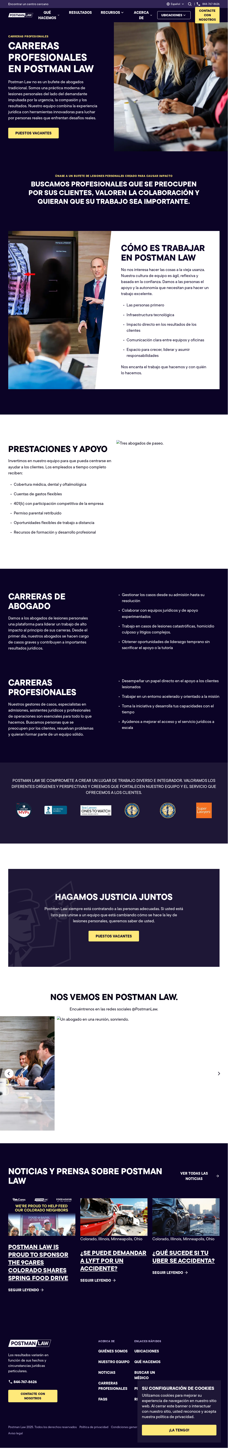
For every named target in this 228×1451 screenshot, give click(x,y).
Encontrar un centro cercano (28, 4)
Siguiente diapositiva (218, 1073)
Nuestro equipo (113, 1361)
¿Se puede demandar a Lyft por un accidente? (113, 1260)
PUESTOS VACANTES (33, 133)
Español (175, 4)
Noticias (106, 1372)
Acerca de (141, 15)
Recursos (110, 12)
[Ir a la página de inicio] (20, 15)
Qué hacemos (47, 15)
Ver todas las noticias (194, 1176)
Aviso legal (15, 1433)
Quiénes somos (113, 1351)
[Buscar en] (190, 4)
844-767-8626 (25, 1381)
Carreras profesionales (112, 1385)
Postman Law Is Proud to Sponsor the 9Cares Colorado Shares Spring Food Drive (38, 1262)
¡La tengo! (179, 1430)
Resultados (80, 12)
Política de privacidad (93, 1427)
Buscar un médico (144, 1375)
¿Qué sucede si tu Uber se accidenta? (183, 1256)
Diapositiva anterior (9, 1073)
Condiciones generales (127, 1427)
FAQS (102, 1399)
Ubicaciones (171, 15)
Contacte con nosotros (207, 15)
